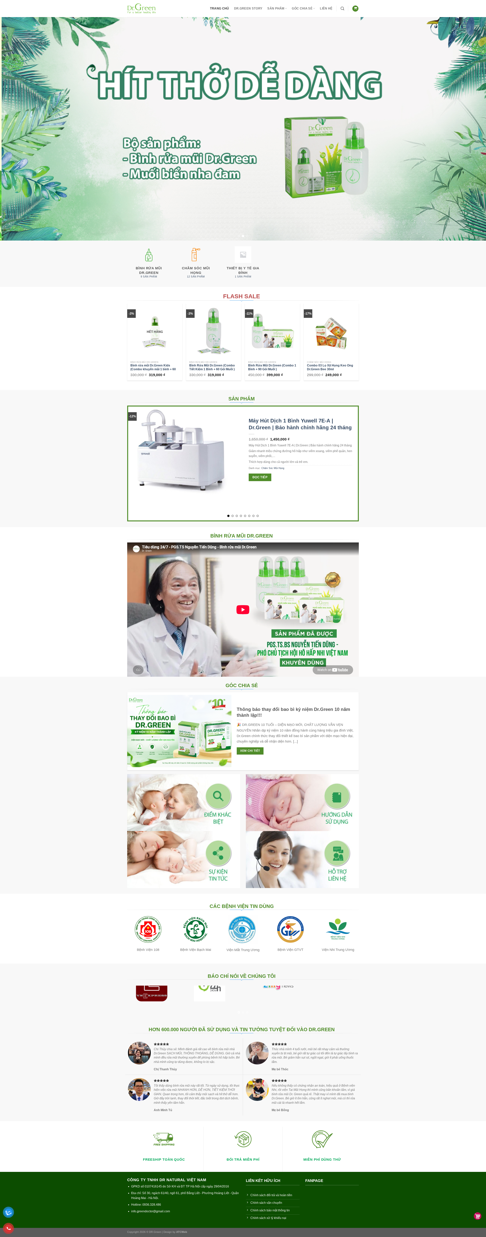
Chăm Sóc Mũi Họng (272, 468)
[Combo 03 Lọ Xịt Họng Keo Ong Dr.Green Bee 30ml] (331, 331)
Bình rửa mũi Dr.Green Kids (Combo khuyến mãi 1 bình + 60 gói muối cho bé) (153, 369)
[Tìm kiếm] (342, 8)
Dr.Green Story (248, 8)
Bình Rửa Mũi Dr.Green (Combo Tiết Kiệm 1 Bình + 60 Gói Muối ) (212, 367)
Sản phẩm (275, 8)
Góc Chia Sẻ (302, 8)
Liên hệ (326, 8)
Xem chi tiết (250, 750)
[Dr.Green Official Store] (141, 8)
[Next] (471, 129)
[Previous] (14, 129)
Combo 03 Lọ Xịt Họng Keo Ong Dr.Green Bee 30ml (330, 367)
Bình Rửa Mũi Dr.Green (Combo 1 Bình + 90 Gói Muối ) (272, 367)
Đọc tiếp (260, 477)
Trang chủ (219, 8)
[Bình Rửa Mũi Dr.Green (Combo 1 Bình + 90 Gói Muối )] (272, 331)
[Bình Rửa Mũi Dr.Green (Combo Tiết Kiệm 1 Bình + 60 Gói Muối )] (213, 331)
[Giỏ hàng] (355, 9)
